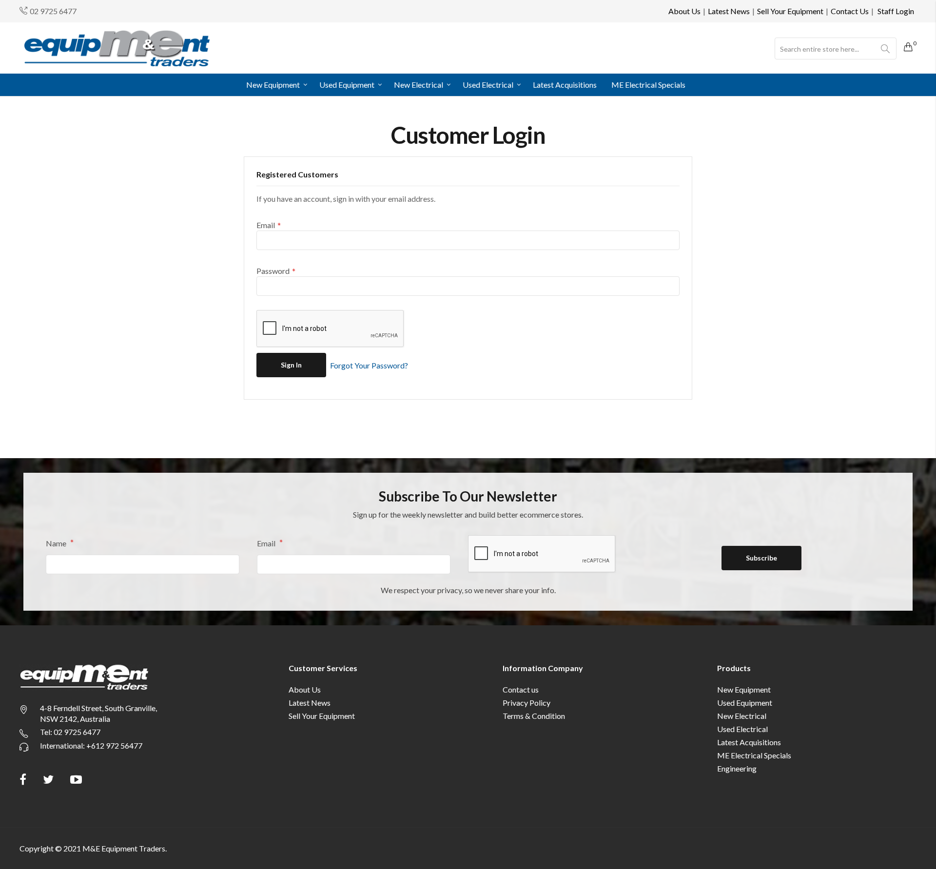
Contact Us (850, 11)
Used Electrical (742, 729)
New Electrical (741, 715)
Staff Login (896, 11)
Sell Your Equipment (790, 11)
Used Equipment (744, 702)
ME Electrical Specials (754, 755)
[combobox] (835, 49)
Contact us (521, 689)
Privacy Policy (526, 702)
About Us (684, 11)
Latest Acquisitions (749, 742)
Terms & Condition (534, 715)
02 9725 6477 (53, 11)
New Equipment (744, 689)
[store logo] (117, 48)
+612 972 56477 (114, 745)
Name (57, 543)
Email (267, 543)
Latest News (729, 11)
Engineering (737, 768)
